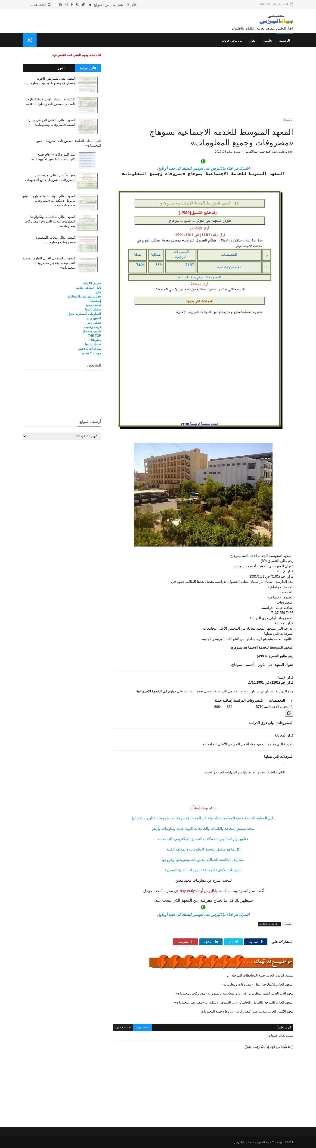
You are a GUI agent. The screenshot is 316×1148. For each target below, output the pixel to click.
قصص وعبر (94, 322)
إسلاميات (95, 301)
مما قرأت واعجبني (89, 348)
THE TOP (94, 335)
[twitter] (83, 4)
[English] (132, 4)
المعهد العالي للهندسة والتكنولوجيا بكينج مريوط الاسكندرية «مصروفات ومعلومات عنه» (49, 200)
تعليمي (267, 40)
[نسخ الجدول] (289, 713)
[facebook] (72, 4)
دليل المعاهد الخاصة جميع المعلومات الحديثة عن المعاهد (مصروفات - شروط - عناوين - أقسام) (203, 818)
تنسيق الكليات (92, 283)
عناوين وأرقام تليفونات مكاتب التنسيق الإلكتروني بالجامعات (203, 839)
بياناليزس (239, 1142)
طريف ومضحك (91, 331)
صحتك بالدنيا (93, 309)
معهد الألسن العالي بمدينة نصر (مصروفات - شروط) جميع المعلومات (247, 1011)
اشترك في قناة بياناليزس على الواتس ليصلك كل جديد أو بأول (203, 168)
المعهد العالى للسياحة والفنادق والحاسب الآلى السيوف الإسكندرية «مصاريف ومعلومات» (233, 1002)
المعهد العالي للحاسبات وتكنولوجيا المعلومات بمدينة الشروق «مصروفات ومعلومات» (50, 221)
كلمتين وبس (93, 318)
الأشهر (62, 68)
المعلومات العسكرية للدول (84, 314)
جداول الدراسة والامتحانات (84, 296)
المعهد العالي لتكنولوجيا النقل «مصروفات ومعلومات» (257, 984)
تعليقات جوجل (142, 1027)
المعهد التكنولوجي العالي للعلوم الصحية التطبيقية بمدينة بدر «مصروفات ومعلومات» (49, 262)
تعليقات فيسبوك (123, 1027)
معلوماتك (95, 340)
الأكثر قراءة (88, 68)
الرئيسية (284, 40)
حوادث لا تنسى (91, 353)
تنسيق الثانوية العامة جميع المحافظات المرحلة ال (260, 975)
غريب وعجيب (92, 327)
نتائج (98, 292)
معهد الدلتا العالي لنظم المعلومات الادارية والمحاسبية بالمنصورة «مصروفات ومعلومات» (234, 993)
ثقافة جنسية (93, 305)
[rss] (77, 4)
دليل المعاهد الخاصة (269, 924)
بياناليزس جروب (232, 40)
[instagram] (66, 4)
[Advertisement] (203, 85)
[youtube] (60, 4)
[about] (102, 4)
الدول (252, 40)
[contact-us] (118, 4)
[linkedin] (89, 4)
